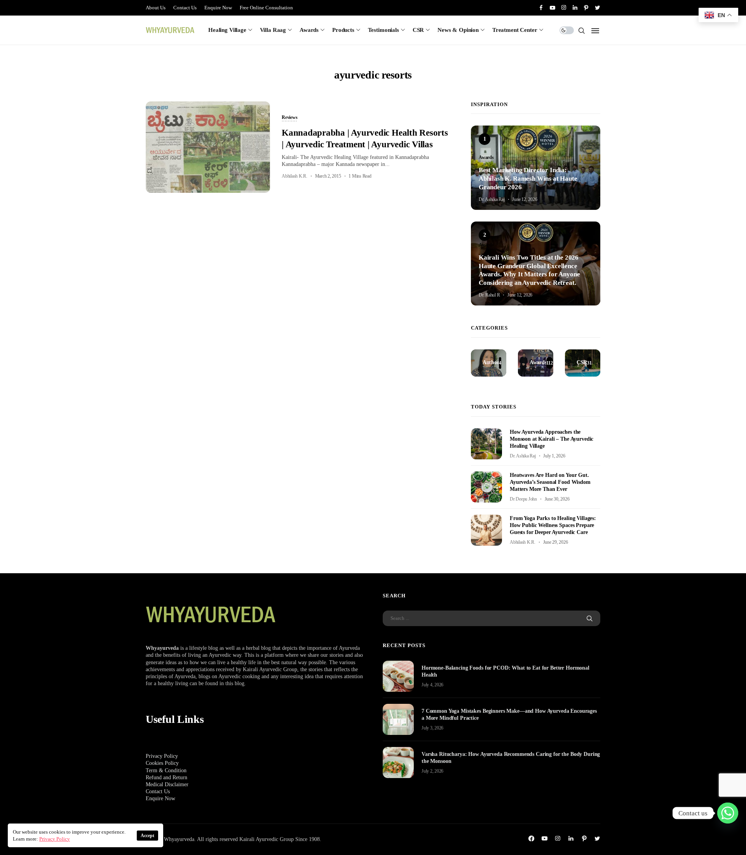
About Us (156, 7)
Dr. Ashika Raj (492, 199)
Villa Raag (273, 30)
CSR (418, 30)
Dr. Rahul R (489, 295)
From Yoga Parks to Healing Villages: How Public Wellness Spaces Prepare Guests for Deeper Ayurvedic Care (553, 525)
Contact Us (185, 7)
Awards (309, 30)
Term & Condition (166, 770)
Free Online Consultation (266, 7)
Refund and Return (166, 777)
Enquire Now (218, 7)
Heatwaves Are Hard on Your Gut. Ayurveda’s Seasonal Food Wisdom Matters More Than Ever (550, 482)
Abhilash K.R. (294, 176)
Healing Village (227, 30)
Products (343, 30)
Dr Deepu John (523, 499)
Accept (147, 835)
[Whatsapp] (727, 813)
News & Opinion (458, 30)
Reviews (289, 117)
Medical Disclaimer (167, 784)
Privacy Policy (162, 756)
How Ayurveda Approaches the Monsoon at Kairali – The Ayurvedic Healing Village (551, 439)
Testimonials (383, 30)
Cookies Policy (162, 763)
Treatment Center (514, 30)
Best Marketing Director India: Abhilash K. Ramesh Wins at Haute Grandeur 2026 (528, 178)
